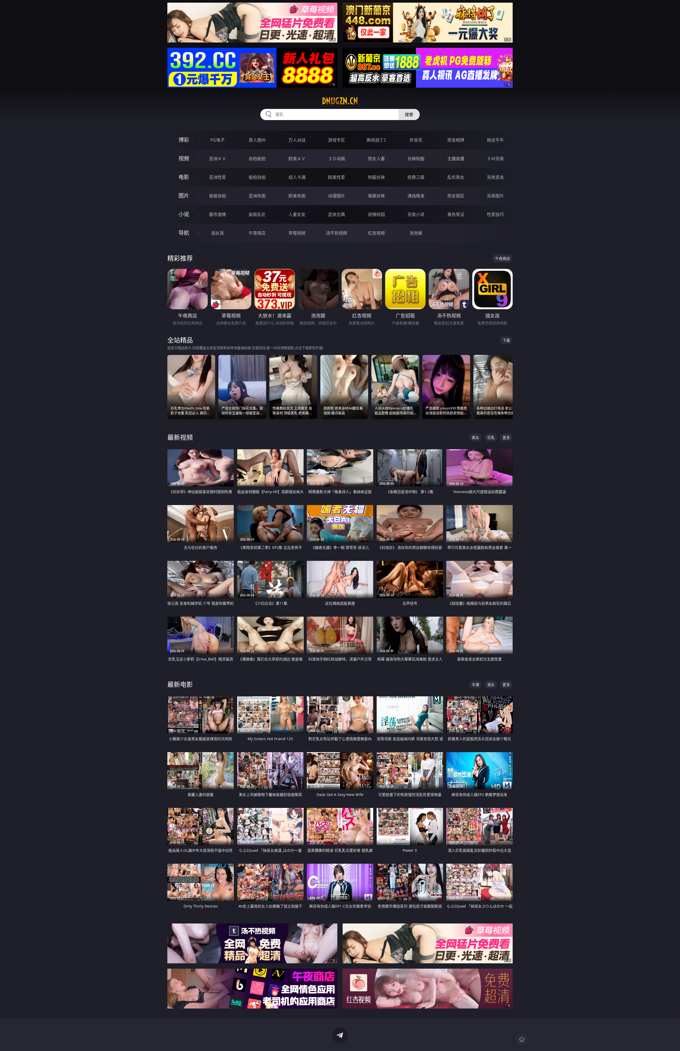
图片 (183, 195)
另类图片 (495, 196)
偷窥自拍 (217, 196)
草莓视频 (296, 233)
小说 (183, 214)
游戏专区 (336, 140)
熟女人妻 (376, 159)
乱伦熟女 (455, 177)
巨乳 (491, 437)
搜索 (409, 114)
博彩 (183, 139)
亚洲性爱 (217, 177)
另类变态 (495, 177)
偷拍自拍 (257, 177)
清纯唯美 (415, 196)
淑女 (491, 684)
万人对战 (296, 140)
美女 (475, 437)
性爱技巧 (495, 214)
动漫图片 (336, 196)
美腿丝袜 (376, 196)
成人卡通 (296, 177)
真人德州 (257, 140)
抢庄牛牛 (495, 140)
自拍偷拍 (257, 159)
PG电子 (217, 140)
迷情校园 (376, 214)
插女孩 (217, 233)
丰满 (475, 684)
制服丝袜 (376, 177)
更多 (506, 437)
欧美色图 (296, 196)
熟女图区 (455, 196)
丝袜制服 (415, 159)
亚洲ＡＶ (217, 159)
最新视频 (180, 437)
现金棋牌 (455, 140)
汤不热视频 (336, 233)
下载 (506, 340)
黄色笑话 (455, 214)
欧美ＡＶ (296, 159)
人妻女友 (296, 214)
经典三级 (415, 177)
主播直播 (455, 159)
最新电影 (180, 684)
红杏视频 (376, 233)
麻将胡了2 (376, 140)
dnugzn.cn (340, 101)
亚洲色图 (257, 196)
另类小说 (415, 214)
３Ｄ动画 (336, 159)
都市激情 (217, 214)
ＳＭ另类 (495, 159)
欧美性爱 (336, 177)
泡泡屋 (416, 233)
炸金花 (416, 140)
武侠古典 (336, 214)
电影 (183, 177)
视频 (183, 158)
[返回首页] (521, 1039)
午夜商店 (257, 233)
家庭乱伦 (257, 214)
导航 (183, 232)
